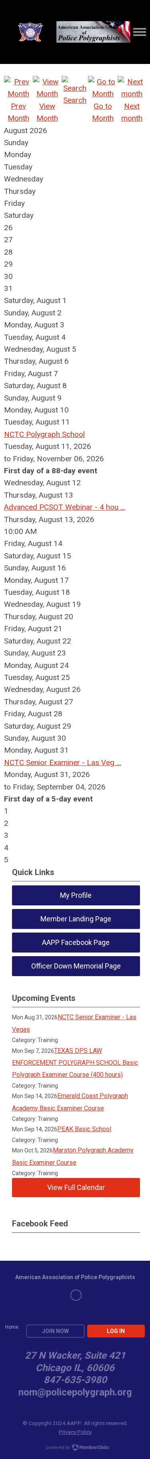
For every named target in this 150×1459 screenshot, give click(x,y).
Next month (131, 112)
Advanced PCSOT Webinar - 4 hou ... (64, 507)
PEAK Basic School (84, 1129)
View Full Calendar (76, 1187)
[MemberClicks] (68, 32)
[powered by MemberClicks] (75, 1448)
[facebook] (76, 1295)
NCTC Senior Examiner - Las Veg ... (62, 762)
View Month (47, 112)
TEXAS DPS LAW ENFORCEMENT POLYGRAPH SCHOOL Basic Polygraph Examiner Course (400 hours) (75, 1063)
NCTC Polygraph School (44, 434)
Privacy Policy (75, 1432)
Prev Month (18, 112)
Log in (116, 1331)
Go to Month (103, 112)
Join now (55, 1331)
